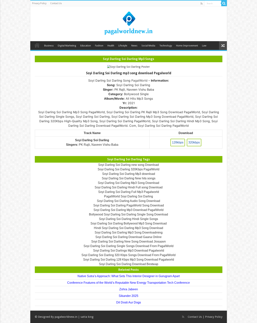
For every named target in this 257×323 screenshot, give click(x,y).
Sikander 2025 (128, 295)
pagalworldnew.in (66, 316)
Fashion (99, 45)
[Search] (224, 3)
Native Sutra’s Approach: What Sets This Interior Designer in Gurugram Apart (129, 276)
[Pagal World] (128, 23)
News (134, 45)
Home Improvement (187, 45)
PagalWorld (139, 80)
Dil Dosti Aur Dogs (128, 302)
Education (85, 45)
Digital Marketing (67, 45)
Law (204, 45)
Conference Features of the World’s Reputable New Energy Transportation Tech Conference (128, 282)
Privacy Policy (39, 3)
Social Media (148, 45)
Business (49, 45)
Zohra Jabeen (128, 289)
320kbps (194, 142)
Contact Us (56, 3)
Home (37, 45)
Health (110, 45)
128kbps (177, 142)
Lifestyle (122, 45)
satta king (87, 316)
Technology (165, 45)
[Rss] (201, 3)
